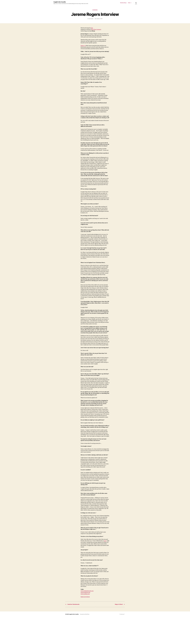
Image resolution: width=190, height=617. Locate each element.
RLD (92, 28)
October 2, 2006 (99, 18)
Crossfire (91, 18)
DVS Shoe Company (96, 29)
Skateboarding (123, 2)
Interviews (95, 9)
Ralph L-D (83, 45)
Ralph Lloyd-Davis (85, 596)
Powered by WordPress (84, 614)
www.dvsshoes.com (85, 592)
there (105, 541)
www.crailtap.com (85, 594)
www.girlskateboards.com (87, 591)
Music (129, 2)
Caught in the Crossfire (59, 2)
